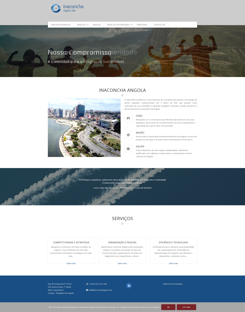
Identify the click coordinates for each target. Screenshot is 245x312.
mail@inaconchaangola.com (100, 290)
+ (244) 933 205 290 (97, 284)
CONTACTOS (159, 24)
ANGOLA (97, 24)
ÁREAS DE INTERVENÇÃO (118, 24)
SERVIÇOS (81, 24)
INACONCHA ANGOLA (60, 24)
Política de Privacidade (172, 284)
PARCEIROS (142, 24)
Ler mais (186, 307)
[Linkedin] (129, 285)
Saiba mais (71, 263)
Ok (168, 307)
